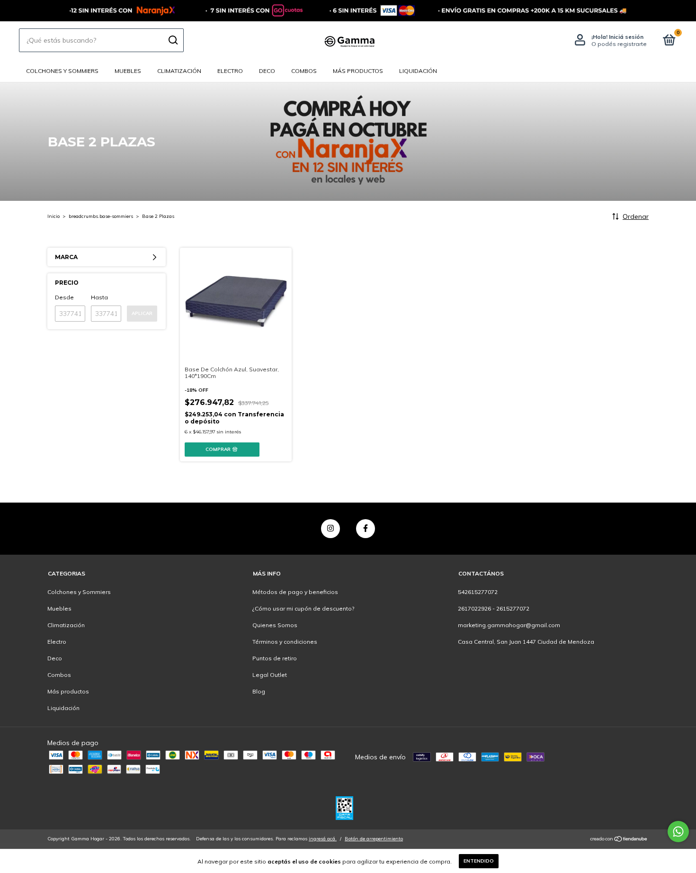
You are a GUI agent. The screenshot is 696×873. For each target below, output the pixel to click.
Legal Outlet (269, 674)
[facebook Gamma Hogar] (365, 528)
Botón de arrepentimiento (374, 839)
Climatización (179, 70)
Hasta (99, 297)
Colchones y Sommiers (62, 70)
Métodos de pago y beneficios (295, 591)
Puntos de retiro (274, 658)
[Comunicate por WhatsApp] (678, 831)
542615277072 (478, 591)
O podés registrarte (619, 43)
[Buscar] (172, 40)
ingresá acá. (323, 839)
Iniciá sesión (626, 36)
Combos (304, 70)
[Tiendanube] (619, 840)
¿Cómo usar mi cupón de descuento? (303, 608)
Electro (230, 70)
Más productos (358, 70)
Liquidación (418, 70)
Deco (267, 70)
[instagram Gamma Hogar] (330, 528)
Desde (64, 297)
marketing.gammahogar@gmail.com (509, 625)
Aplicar (142, 313)
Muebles (128, 70)
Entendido (479, 861)
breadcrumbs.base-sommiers (101, 216)
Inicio (53, 216)
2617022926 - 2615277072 (493, 608)
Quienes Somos (274, 625)
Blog (258, 691)
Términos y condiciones (284, 641)
